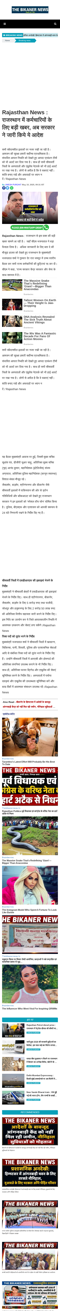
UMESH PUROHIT (13, 185)
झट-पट (30, 1019)
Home (7, 40)
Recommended (30, 1112)
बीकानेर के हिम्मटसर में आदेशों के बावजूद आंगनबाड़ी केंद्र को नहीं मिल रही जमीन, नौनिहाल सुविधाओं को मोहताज (29, 707)
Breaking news (25, 40)
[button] (5, 24)
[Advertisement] (30, 74)
